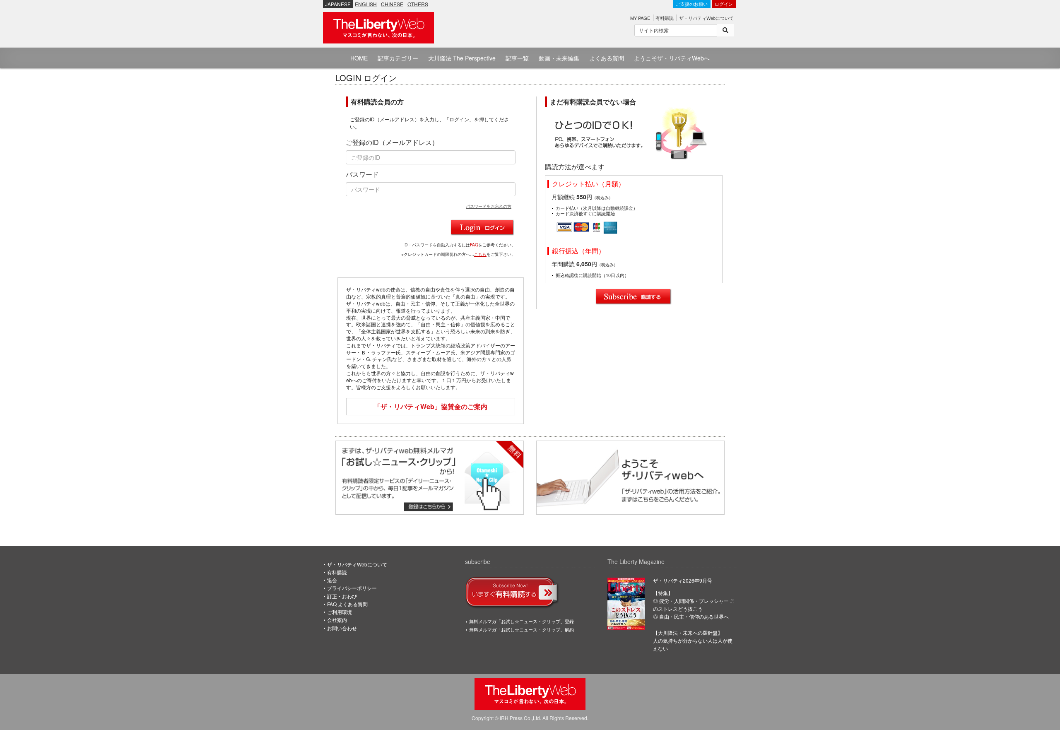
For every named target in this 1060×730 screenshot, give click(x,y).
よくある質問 (606, 58)
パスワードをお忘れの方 (488, 206)
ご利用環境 (339, 611)
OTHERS (417, 3)
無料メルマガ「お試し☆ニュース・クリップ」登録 (521, 621)
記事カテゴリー (398, 58)
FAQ (474, 244)
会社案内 (337, 619)
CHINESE (392, 3)
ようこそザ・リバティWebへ (672, 58)
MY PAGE (640, 17)
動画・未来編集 (559, 58)
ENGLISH (366, 3)
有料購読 (664, 17)
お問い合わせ (342, 627)
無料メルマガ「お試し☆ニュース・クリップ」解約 (521, 629)
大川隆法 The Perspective (462, 58)
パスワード (362, 174)
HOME (359, 58)
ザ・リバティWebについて (706, 17)
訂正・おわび (342, 596)
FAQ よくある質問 (347, 603)
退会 (332, 579)
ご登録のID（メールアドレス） (392, 142)
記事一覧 (517, 58)
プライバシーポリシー (352, 587)
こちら (480, 254)
